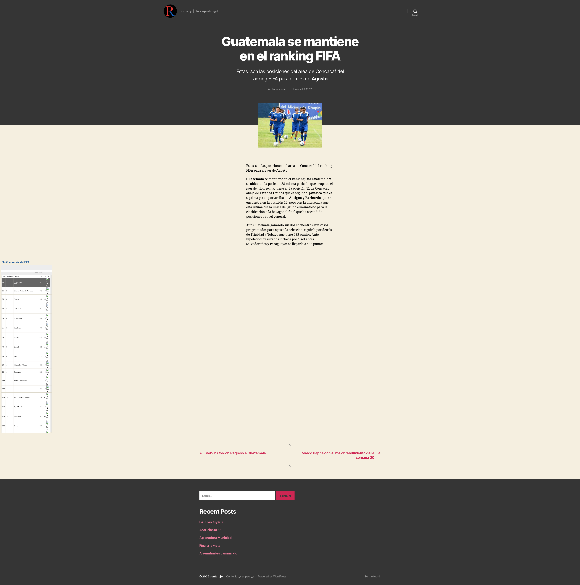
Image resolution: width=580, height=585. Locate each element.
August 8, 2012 (303, 89)
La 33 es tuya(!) (211, 522)
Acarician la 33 (210, 530)
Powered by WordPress (272, 576)
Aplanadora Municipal (215, 538)
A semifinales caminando (218, 553)
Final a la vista (209, 545)
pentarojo (281, 89)
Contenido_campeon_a (240, 576)
